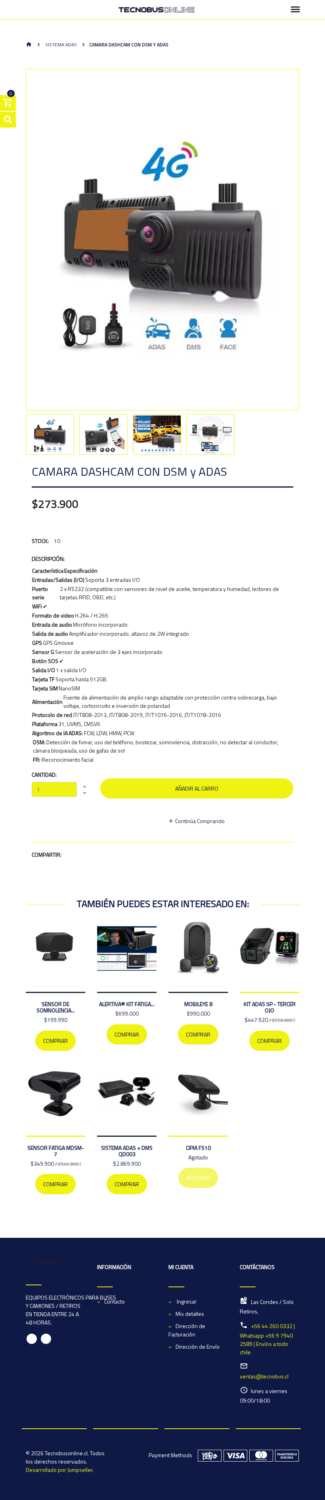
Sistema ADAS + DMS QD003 (127, 1151)
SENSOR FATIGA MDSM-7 (55, 1151)
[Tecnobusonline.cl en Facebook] (32, 1339)
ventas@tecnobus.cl (264, 1376)
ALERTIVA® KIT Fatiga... (127, 1004)
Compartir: (46, 854)
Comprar (55, 1041)
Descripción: (48, 559)
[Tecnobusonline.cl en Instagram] (46, 1339)
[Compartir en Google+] (119, 856)
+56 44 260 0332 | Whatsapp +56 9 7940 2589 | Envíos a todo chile (267, 1339)
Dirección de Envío (198, 1346)
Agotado (198, 1178)
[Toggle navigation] (295, 10)
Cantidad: (44, 774)
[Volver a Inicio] (29, 45)
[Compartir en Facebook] (101, 856)
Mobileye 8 (198, 1004)
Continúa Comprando (199, 821)
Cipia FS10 (198, 1148)
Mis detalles (190, 1313)
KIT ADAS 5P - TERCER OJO (270, 1007)
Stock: (40, 541)
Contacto (114, 1301)
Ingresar (186, 1301)
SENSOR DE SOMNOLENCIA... (55, 1007)
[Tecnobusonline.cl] (156, 10)
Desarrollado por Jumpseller (59, 1470)
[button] (41, 262)
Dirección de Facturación (186, 1330)
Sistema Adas (60, 44)
